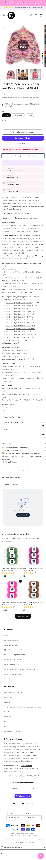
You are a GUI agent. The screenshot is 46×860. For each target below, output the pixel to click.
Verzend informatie (11, 645)
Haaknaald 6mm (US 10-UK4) (19, 388)
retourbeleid (16, 450)
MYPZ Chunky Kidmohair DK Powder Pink (21, 334)
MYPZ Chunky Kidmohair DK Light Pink (20, 314)
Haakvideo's (8, 702)
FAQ (5, 721)
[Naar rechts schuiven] (43, 75)
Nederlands (18, 115)
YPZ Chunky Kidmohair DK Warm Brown (22, 323)
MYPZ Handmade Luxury (21, 833)
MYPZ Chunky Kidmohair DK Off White (19, 317)
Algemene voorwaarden (12, 674)
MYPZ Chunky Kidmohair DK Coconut (19, 320)
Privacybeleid (33, 835)
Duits (30, 115)
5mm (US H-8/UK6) (35, 400)
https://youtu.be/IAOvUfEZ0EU (18, 259)
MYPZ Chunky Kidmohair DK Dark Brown (20, 326)
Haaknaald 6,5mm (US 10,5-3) (19, 394)
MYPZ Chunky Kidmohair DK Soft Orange (21, 328)
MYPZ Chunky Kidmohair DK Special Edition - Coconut (33, 603)
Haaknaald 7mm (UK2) (20, 400)
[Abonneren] (33, 788)
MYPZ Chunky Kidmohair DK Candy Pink (20, 311)
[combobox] (23, 847)
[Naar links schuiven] (2, 75)
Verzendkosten (18, 97)
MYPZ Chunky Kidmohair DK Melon (18, 305)
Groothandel (8, 712)
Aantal (4, 120)
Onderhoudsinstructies (12, 664)
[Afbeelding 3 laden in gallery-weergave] (35, 74)
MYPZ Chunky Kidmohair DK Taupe (18, 331)
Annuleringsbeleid (30, 842)
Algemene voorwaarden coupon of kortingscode (21, 669)
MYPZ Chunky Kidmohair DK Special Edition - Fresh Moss (12, 569)
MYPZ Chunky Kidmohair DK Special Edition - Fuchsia (33, 569)
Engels (6, 115)
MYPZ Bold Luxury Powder (18, 337)
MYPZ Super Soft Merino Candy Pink (19, 340)
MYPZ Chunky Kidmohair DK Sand (18, 308)
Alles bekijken (23, 616)
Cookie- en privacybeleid (12, 659)
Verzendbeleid (24, 839)
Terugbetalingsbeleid (21, 835)
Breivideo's (8, 697)
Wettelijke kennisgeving (36, 839)
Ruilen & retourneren (11, 640)
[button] (4, 15)
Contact (7, 679)
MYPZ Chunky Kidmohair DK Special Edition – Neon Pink (12, 603)
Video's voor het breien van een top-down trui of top (22, 707)
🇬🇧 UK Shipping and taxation (14, 650)
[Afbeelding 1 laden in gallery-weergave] (10, 74)
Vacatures (7, 717)
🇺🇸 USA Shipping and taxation (14, 655)
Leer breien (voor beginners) (14, 692)
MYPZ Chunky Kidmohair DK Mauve (19, 302)
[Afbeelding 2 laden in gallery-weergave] (23, 74)
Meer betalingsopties (23, 143)
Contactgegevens (18, 842)
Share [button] (6, 429)
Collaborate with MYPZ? (12, 731)
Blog (5, 726)
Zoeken (7, 635)
